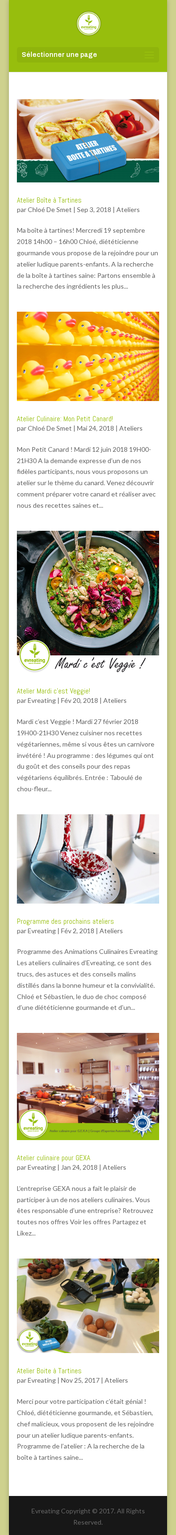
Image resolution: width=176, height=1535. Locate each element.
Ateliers (128, 209)
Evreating (42, 700)
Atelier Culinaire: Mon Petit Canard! (65, 419)
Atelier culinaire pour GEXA (53, 1158)
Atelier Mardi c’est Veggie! (53, 691)
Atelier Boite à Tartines (49, 1371)
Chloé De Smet (50, 209)
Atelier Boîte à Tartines (49, 200)
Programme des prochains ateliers (65, 921)
